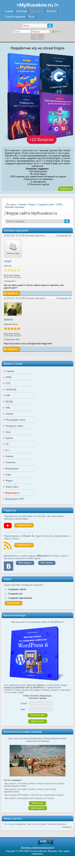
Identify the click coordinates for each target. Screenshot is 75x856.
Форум (9, 480)
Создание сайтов (17, 589)
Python (9, 438)
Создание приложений (20, 598)
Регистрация (37, 35)
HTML (9, 377)
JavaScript (11, 389)
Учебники (10, 462)
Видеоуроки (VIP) (15, 499)
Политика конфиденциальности (37, 847)
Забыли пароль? (37, 37)
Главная (9, 11)
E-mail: (24, 703)
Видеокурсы (37, 11)
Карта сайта (12, 486)
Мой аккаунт (25, 562)
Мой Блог (52, 11)
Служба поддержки (15, 16)
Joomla (9, 413)
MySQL (9, 401)
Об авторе (21, 11)
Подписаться (24, 525)
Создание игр (15, 593)
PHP (8, 395)
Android (9, 456)
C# (7, 444)
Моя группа (47, 562)
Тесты (31, 16)
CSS (8, 383)
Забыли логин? (37, 39)
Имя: (23, 709)
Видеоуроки (12, 468)
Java (8, 432)
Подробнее (65, 188)
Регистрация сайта (15, 420)
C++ (8, 450)
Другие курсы (37, 721)
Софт (8, 474)
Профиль (12, 293)
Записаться (37, 803)
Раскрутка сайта (14, 426)
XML (8, 407)
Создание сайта (46, 204)
